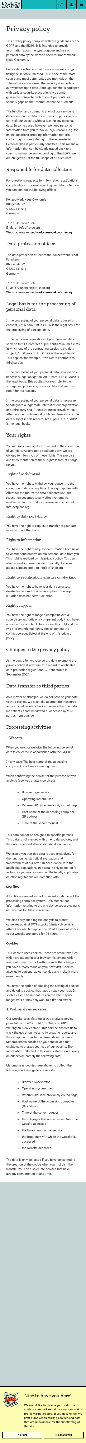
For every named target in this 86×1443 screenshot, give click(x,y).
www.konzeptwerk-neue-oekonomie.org (45, 232)
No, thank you (64, 1434)
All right (22, 1434)
